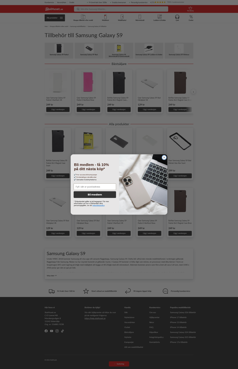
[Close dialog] (164, 157)
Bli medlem (95, 194)
